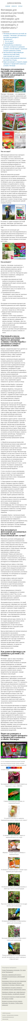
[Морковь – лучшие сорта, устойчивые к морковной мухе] (14, 851)
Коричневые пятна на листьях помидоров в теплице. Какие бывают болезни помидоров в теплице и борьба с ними (14, 983)
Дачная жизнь (14, 3)
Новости (14, 6)
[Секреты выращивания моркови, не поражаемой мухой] (14, 799)
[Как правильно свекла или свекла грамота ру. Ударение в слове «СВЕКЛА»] (14, 782)
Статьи (20, 6)
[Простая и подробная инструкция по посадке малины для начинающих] (14, 902)
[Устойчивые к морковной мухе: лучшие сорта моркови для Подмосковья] (14, 868)
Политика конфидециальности (8, 1017)
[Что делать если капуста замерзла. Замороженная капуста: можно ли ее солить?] (14, 816)
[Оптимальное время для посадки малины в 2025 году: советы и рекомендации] (14, 885)
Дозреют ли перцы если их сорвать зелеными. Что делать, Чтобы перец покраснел (12, 1003)
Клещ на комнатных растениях (9, 763)
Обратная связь (5, 1019)
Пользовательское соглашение (12, 1015)
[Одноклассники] (19, 768)
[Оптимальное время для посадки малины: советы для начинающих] (14, 919)
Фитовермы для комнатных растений (12, 761)
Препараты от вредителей (21, 765)
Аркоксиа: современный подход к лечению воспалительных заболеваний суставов (13, 976)
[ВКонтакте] (8, 768)
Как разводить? (9, 43)
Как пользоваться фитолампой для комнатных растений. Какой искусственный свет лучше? (13, 54)
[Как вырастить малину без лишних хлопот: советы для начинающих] (14, 936)
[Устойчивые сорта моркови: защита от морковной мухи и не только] (14, 833)
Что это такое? (9, 41)
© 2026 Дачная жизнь (6, 1013)
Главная (7, 6)
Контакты (4, 1015)
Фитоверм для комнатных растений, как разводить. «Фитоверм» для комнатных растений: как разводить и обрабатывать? (14, 36)
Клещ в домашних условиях (9, 765)
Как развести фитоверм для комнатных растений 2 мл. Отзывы (14, 59)
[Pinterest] (14, 768)
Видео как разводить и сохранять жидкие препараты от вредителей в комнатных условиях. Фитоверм (15, 64)
